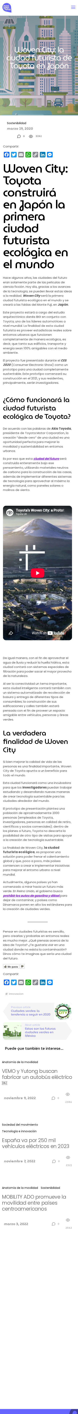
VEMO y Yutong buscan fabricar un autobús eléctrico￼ (37, 1077)
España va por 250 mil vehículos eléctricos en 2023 (35, 1143)
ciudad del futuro (46, 459)
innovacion (16, 994)
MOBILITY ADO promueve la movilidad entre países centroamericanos (34, 1202)
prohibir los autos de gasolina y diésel (31, 896)
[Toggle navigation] (73, 7)
